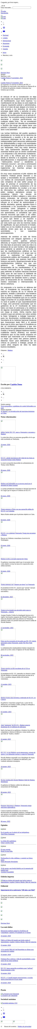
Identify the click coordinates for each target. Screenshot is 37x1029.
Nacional (5, 35)
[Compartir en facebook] (3, 353)
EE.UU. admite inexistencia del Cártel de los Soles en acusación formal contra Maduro (17, 459)
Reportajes (6, 43)
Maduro (10, 350)
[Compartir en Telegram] (3, 362)
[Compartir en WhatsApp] (7, 80)
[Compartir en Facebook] (2, 80)
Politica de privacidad (24, 1026)
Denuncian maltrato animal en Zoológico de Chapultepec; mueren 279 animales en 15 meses (16, 931)
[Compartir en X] (4, 80)
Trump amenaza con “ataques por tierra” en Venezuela (18, 584)
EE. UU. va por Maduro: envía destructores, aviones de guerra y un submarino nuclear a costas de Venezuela (18, 753)
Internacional (7, 41)
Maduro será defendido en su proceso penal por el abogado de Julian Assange (16, 484)
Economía (6, 46)
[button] (4, 72)
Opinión (5, 49)
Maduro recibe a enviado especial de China (14, 559)
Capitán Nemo (5, 78)
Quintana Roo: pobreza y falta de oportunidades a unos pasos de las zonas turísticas (18, 959)
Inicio (4, 52)
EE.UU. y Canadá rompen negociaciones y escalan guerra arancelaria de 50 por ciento (17, 978)
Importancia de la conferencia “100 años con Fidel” (18, 890)
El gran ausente (5, 849)
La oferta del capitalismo (8, 841)
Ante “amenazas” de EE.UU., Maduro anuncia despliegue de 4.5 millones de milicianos (15, 726)
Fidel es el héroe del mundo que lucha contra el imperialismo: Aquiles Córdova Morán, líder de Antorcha (18, 941)
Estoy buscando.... (6, 7)
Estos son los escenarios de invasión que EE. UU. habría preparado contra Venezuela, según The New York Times (18, 642)
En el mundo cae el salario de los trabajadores (15, 832)
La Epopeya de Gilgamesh (9, 995)
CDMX (5, 38)
